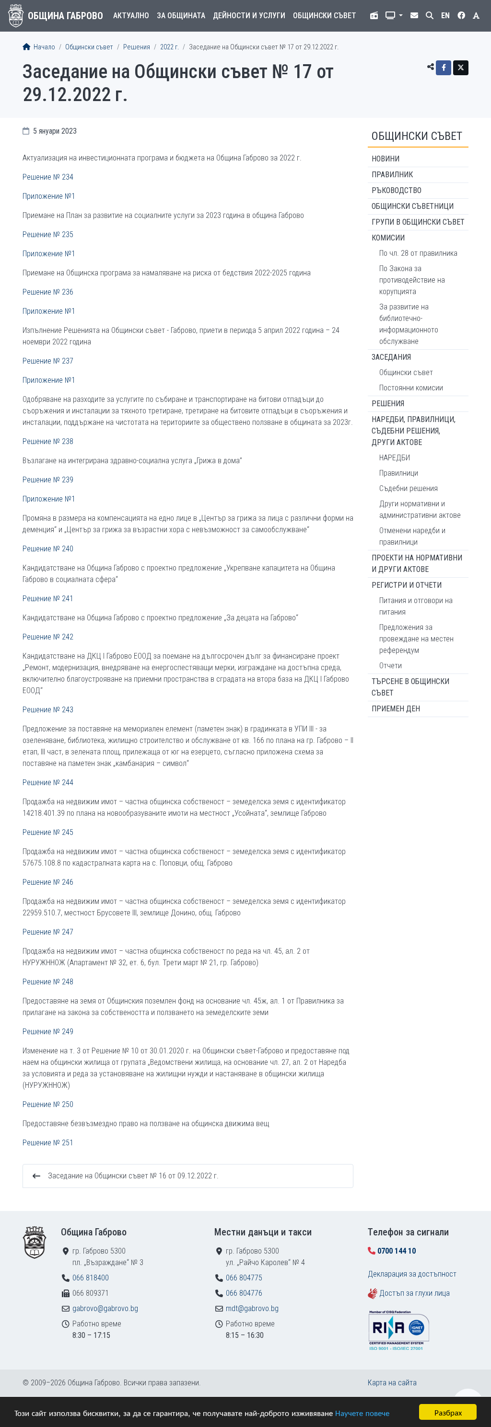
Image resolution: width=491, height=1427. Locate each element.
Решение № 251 (48, 1142)
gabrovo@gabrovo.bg (105, 1308)
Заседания (391, 357)
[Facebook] (443, 67)
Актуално (131, 15)
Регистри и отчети (407, 585)
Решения (136, 47)
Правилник (392, 174)
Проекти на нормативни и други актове (417, 563)
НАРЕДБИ (394, 457)
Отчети (390, 665)
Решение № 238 (48, 441)
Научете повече (362, 1412)
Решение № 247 (48, 931)
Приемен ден (396, 708)
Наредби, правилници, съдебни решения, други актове (414, 431)
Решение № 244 (48, 782)
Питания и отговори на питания (416, 606)
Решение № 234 (48, 177)
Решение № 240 (48, 548)
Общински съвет (324, 15)
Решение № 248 (48, 981)
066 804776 (244, 1293)
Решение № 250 (48, 1104)
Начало (43, 47)
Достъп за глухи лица (414, 1293)
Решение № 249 (48, 1031)
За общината (181, 15)
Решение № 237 (48, 360)
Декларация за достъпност (412, 1274)
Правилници (398, 473)
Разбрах (448, 1412)
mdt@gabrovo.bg (252, 1308)
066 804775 (244, 1277)
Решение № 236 (48, 292)
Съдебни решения (408, 488)
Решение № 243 (48, 709)
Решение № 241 (48, 598)
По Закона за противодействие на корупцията (412, 280)
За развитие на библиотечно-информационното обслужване (408, 324)
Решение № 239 (48, 479)
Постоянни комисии (411, 387)
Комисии (388, 237)
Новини (385, 158)
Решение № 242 (48, 636)
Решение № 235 (48, 234)
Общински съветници (413, 206)
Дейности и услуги (249, 15)
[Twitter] (460, 67)
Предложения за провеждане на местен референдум (416, 639)
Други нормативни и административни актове (420, 509)
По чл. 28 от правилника (418, 253)
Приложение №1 (49, 196)
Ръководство (396, 190)
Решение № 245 (48, 832)
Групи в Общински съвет (418, 222)
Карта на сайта (392, 1382)
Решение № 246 (48, 882)
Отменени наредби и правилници (412, 536)
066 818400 (90, 1277)
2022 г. (169, 47)
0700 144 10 (396, 1251)
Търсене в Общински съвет (410, 687)
